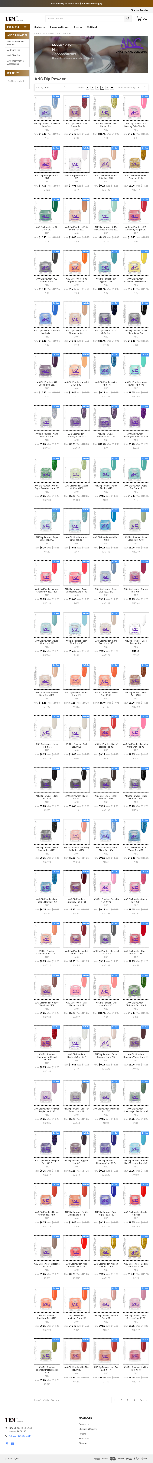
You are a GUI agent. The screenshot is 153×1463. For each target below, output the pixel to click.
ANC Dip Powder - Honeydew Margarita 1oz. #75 (47, 1370)
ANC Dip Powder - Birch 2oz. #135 (76, 745)
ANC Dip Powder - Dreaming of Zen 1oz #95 (136, 1110)
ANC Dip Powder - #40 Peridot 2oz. (106, 125)
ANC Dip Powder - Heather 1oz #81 (106, 1317)
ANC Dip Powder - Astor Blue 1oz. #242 (106, 590)
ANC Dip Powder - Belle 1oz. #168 (136, 693)
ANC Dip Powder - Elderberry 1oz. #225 (106, 1161)
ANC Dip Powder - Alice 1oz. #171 (106, 383)
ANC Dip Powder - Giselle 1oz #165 (135, 1213)
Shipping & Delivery (59, 27)
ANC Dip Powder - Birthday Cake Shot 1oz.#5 (135, 745)
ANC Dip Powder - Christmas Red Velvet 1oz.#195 (47, 1057)
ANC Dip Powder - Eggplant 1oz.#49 (76, 1161)
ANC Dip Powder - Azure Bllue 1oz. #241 (46, 642)
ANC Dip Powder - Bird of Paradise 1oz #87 (106, 745)
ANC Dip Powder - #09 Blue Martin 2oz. (47, 331)
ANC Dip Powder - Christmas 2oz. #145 (136, 1004)
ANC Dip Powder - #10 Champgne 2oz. (76, 331)
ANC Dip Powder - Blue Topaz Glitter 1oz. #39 (47, 900)
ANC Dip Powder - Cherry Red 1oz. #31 (135, 952)
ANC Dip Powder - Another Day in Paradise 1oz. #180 (47, 487)
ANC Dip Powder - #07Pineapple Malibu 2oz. (136, 280)
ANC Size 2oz (13, 55)
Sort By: (39, 87)
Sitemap (83, 1443)
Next (142, 1400)
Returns (78, 27)
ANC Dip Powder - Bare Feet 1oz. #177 (106, 642)
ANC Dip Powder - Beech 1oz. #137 (76, 693)
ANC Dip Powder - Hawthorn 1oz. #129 (46, 1317)
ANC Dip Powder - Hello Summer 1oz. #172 (136, 1317)
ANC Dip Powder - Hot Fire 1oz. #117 (76, 1368)
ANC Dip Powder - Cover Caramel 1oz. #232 (106, 1055)
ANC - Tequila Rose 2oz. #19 (76, 176)
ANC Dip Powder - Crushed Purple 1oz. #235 (46, 1110)
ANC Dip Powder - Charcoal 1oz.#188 (106, 952)
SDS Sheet (92, 27)
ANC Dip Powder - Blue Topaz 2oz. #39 (135, 849)
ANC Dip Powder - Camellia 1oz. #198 (106, 900)
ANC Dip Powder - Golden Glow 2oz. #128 (136, 1265)
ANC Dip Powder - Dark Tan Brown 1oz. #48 (76, 1110)
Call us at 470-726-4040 (20, 1436)
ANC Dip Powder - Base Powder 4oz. (136, 642)
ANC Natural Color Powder (15, 43)
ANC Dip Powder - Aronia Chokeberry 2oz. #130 (76, 590)
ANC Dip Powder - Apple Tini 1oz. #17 (106, 487)
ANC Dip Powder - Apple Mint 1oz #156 (76, 487)
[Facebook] (12, 1443)
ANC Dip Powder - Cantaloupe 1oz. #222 (46, 952)
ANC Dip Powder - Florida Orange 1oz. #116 (47, 1213)
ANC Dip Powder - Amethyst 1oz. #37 (76, 435)
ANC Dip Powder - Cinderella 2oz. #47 (76, 1055)
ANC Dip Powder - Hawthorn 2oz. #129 (76, 1317)
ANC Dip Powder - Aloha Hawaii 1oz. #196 (135, 383)
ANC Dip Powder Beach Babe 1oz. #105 (106, 176)
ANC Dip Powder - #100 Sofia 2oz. (106, 331)
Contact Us (39, 27)
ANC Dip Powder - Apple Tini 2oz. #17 (135, 487)
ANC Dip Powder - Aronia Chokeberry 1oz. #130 (47, 590)
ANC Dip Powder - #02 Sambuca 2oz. (46, 280)
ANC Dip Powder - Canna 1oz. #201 (135, 900)
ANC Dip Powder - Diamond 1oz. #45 (106, 1110)
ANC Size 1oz (13, 50)
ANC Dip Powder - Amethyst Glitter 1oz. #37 (136, 435)
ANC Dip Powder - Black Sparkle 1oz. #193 (47, 849)
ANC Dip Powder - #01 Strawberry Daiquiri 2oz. (135, 228)
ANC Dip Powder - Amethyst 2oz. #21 (106, 435)
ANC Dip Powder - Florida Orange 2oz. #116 (76, 1213)
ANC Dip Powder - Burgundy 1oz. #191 (76, 900)
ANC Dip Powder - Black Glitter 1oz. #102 (136, 797)
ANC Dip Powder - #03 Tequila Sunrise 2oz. (76, 280)
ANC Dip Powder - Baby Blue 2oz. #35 (76, 642)
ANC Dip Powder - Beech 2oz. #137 (106, 693)
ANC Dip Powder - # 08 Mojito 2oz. (47, 228)
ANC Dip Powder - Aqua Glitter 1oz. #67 (47, 538)
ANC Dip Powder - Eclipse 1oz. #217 (47, 1161)
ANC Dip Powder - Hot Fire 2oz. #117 (106, 1368)
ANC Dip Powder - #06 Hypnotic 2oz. (106, 280)
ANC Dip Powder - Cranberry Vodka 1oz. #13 (135, 1055)
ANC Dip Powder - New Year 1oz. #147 (135, 176)
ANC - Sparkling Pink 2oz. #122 (47, 176)
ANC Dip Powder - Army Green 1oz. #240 (136, 538)
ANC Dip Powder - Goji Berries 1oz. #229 (76, 1265)
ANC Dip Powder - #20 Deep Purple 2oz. (46, 383)
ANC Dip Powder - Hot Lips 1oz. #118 (136, 1368)
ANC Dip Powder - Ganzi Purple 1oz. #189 (106, 1213)
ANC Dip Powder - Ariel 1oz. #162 (106, 538)
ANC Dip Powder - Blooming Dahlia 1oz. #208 (76, 849)
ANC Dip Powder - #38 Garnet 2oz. (76, 125)
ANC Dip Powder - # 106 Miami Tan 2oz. (76, 228)
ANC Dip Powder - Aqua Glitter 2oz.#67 (76, 538)
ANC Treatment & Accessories (15, 62)
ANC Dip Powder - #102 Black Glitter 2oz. (136, 331)
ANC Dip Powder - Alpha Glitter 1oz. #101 (47, 435)
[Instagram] (7, 1443)
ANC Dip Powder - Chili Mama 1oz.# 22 (76, 1004)
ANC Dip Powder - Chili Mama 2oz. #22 (106, 1004)
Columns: (80, 87)
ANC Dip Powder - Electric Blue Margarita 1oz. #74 (136, 1161)
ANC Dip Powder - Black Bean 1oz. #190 (106, 797)
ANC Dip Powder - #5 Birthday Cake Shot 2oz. (135, 125)
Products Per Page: (127, 87)
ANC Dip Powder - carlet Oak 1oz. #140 (76, 952)
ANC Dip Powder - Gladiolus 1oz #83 (47, 1265)
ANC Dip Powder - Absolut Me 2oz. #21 (76, 383)
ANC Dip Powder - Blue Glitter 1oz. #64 (106, 849)
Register (144, 10)
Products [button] (13, 27)
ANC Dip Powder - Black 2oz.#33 (76, 797)
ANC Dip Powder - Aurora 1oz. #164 (136, 590)
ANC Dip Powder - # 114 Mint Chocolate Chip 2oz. (106, 228)
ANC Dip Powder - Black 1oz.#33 (47, 797)
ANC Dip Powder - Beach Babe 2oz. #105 (46, 693)
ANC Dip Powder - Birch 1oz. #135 (47, 745)
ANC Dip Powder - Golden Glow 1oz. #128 (106, 1265)
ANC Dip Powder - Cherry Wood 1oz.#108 (47, 1004)
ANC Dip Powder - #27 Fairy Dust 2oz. (47, 125)
